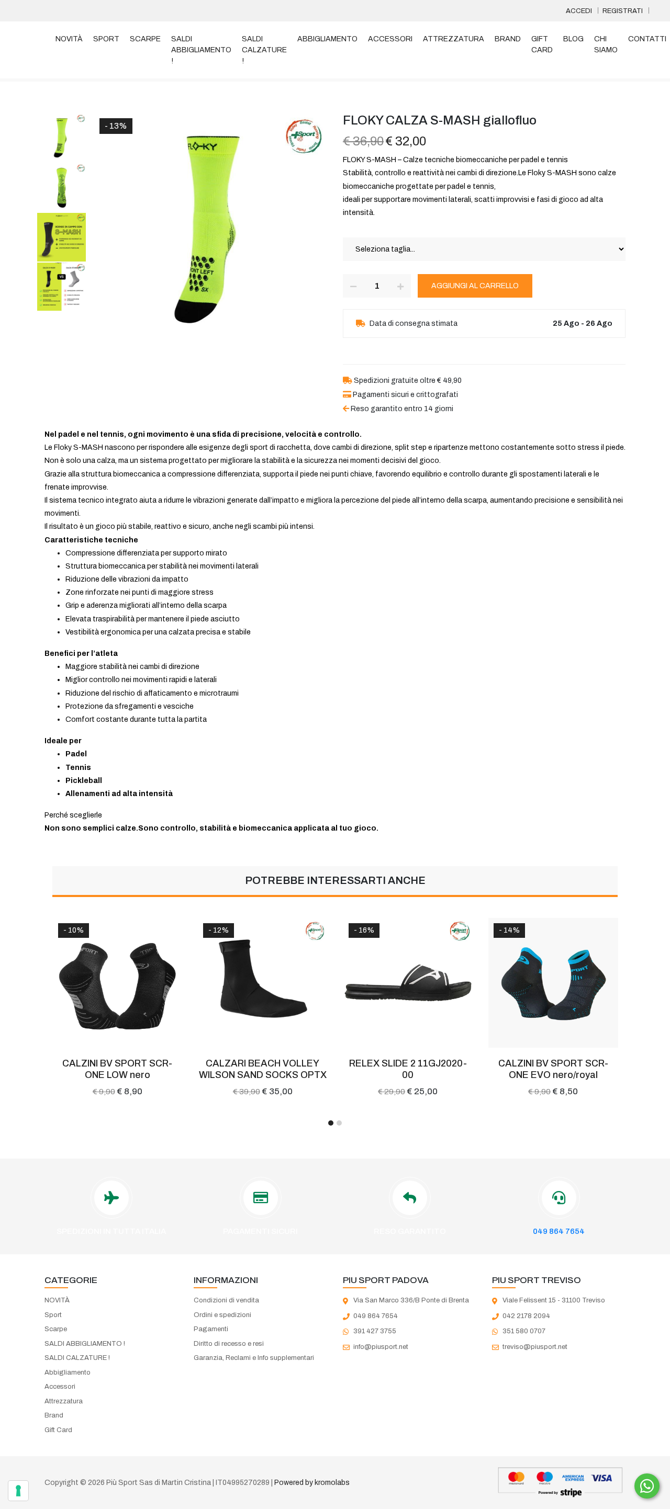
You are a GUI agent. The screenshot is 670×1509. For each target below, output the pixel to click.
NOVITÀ (69, 39)
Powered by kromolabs (312, 1483)
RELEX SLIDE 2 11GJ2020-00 (408, 1069)
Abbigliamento (327, 39)
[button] (331, 1123)
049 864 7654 (559, 1231)
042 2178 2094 (526, 1316)
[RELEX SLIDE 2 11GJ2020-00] (408, 983)
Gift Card (542, 44)
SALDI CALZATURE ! (264, 50)
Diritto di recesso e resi (229, 1343)
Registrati (622, 11)
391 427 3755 (374, 1331)
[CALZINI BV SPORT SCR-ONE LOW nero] (118, 983)
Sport (106, 39)
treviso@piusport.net (534, 1347)
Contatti (647, 39)
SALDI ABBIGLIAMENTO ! (201, 50)
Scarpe (145, 39)
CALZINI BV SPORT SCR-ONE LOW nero (117, 1069)
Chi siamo (606, 44)
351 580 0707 (523, 1331)
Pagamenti (211, 1329)
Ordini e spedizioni (222, 1315)
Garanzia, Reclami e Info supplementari (254, 1357)
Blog (573, 39)
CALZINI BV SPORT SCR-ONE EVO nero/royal (553, 1069)
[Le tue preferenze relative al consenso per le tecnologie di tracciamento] (18, 1491)
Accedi (579, 11)
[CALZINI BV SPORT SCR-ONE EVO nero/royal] (553, 983)
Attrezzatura (453, 39)
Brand (508, 39)
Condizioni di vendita (226, 1300)
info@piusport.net (380, 1347)
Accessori (390, 39)
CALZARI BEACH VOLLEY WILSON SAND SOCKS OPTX (263, 1069)
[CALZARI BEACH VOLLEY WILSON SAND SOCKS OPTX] (263, 983)
